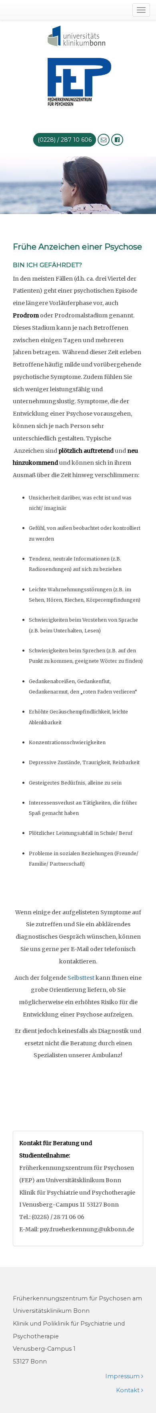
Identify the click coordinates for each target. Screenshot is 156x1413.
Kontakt (128, 1390)
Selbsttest (81, 977)
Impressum (123, 1376)
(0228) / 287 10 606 (65, 139)
